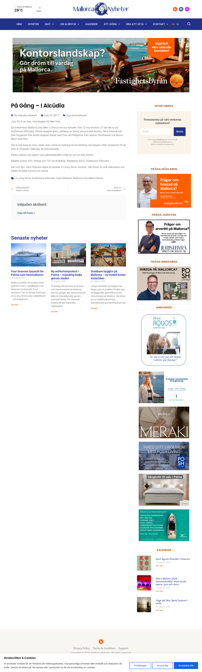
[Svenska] (178, 24)
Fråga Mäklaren (164, 169)
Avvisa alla (162, 665)
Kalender (92, 24)
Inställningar (140, 665)
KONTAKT (159, 24)
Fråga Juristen (164, 215)
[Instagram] (187, 9)
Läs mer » (15, 305)
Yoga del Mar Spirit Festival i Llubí (172, 602)
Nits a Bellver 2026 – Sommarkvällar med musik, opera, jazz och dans (171, 581)
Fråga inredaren (164, 262)
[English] (173, 24)
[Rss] (175, 9)
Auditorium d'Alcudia (43, 178)
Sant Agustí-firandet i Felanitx (173, 559)
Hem (19, 24)
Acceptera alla (185, 665)
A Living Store (23, 178)
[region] (101, 662)
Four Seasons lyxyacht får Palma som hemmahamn (27, 273)
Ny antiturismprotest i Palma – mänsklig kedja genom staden (66, 275)
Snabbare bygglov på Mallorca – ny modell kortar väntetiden (108, 275)
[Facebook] (181, 9)
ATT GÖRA (110, 24)
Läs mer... (160, 565)
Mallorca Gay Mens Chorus (88, 178)
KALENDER (164, 550)
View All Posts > (26, 213)
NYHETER (33, 24)
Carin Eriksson (64, 178)
